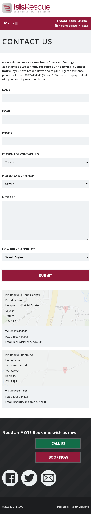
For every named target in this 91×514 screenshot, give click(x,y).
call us (58, 443)
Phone (7, 133)
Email (6, 111)
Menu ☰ (11, 23)
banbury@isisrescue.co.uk (30, 402)
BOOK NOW (58, 457)
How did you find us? (18, 249)
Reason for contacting (20, 154)
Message (8, 197)
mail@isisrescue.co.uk (27, 342)
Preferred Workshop (18, 176)
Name (6, 89)
